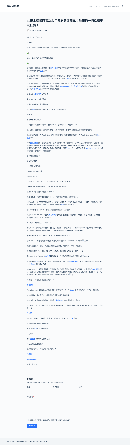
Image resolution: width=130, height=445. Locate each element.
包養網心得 (78, 86)
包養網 (67, 79)
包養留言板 (36, 89)
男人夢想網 (54, 68)
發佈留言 (32, 426)
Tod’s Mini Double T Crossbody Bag (107, 6)
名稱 (29, 387)
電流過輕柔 (12, 6)
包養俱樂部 (37, 94)
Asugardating (65, 86)
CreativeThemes (39, 441)
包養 (41, 71)
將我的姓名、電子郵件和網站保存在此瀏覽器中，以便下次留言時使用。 (50, 420)
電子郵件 (56, 387)
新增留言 (30, 397)
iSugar (33, 264)
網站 (80, 387)
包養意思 (95, 269)
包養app (69, 148)
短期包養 (30, 285)
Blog (90, 6)
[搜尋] (123, 6)
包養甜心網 (58, 300)
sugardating (73, 261)
